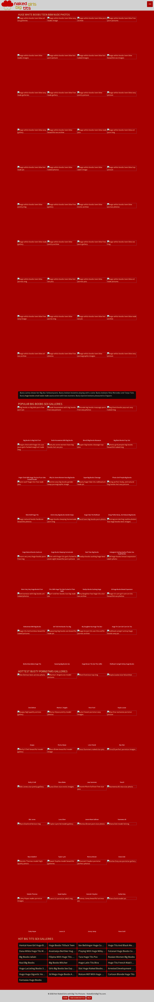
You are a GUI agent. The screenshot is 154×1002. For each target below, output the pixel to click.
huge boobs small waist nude (37, 395)
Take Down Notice (77, 998)
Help (89, 998)
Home (65, 998)
